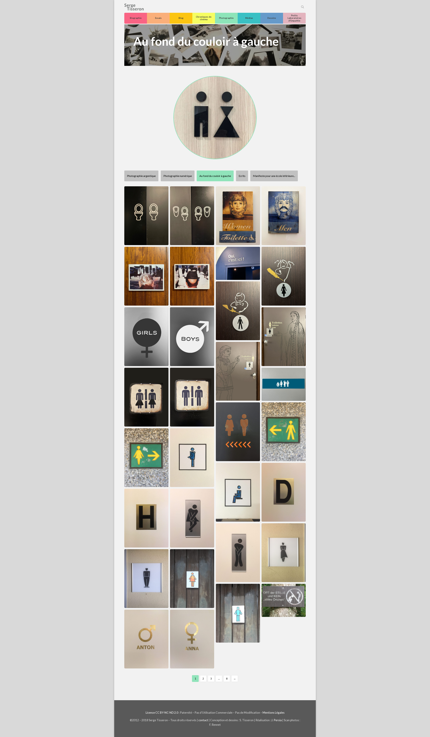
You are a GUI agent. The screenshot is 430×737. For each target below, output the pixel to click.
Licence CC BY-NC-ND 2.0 (162, 712)
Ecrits (242, 175)
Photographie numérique (177, 175)
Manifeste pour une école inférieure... (274, 175)
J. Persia (276, 720)
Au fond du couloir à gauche (215, 175)
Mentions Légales (274, 712)
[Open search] (302, 7)
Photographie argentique (141, 175)
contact (203, 720)
